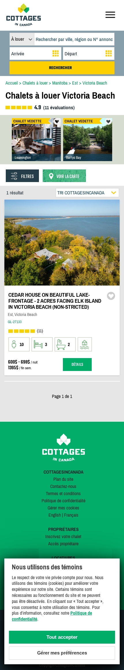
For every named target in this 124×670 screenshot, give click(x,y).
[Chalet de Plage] (36, 145)
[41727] (87, 145)
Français (71, 514)
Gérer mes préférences (62, 653)
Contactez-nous (63, 486)
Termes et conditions (63, 493)
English (54, 514)
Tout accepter (62, 637)
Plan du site (63, 479)
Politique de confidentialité (63, 500)
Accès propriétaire (63, 543)
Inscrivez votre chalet (63, 536)
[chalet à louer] (23, 24)
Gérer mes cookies (63, 507)
